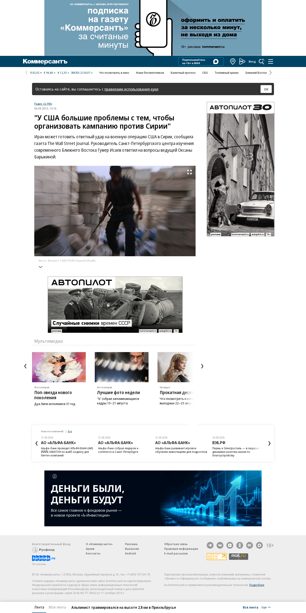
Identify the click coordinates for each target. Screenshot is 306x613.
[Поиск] (261, 61)
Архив (90, 549)
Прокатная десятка (179, 392)
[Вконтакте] (220, 545)
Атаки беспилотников (150, 73)
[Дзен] (229, 545)
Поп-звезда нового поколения (53, 395)
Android (130, 553)
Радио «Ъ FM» (43, 104)
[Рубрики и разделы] (270, 61)
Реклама (131, 544)
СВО (205, 73)
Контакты (93, 553)
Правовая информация (181, 549)
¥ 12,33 (62, 73)
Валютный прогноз (183, 73)
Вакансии (132, 549)
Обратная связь (175, 544)
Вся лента (250, 607)
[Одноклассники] (239, 545)
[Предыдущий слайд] (25, 366)
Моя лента (57, 607)
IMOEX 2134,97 (80, 73)
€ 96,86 (48, 73)
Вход (252, 61)
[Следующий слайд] (202, 366)
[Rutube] (249, 545)
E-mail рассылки (176, 553)
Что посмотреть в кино (114, 73)
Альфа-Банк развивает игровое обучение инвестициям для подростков (181, 450)
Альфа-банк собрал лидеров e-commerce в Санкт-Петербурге (118, 450)
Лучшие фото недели (118, 392)
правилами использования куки (131, 89)
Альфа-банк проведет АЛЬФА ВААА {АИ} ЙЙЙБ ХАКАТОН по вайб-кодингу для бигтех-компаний (67, 451)
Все (70, 431)
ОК (266, 89)
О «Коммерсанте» (99, 544)
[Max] (259, 545)
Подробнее (256, 585)
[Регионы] (233, 61)
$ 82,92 (34, 73)
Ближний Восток (256, 73)
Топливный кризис (227, 73)
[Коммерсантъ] (45, 61)
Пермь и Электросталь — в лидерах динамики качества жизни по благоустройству (235, 451)
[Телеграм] (210, 545)
